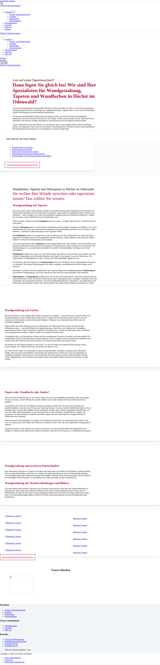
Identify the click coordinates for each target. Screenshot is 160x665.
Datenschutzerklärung (13, 658)
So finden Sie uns (11, 646)
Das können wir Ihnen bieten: (21, 139)
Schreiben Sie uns (11, 644)
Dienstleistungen (11, 50)
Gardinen (12, 44)
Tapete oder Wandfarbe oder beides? (25, 152)
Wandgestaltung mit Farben (22, 150)
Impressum (9, 660)
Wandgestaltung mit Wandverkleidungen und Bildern (31, 156)
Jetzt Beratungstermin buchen (15, 642)
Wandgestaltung (15, 48)
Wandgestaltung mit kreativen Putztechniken (28, 154)
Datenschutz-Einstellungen (14, 662)
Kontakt (3, 58)
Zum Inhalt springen (7, 1)
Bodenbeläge (14, 46)
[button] (47, 138)
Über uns (8, 54)
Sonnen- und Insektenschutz (19, 42)
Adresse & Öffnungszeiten (14, 639)
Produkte (8, 39)
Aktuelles (8, 52)
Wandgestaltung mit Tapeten (22, 147)
